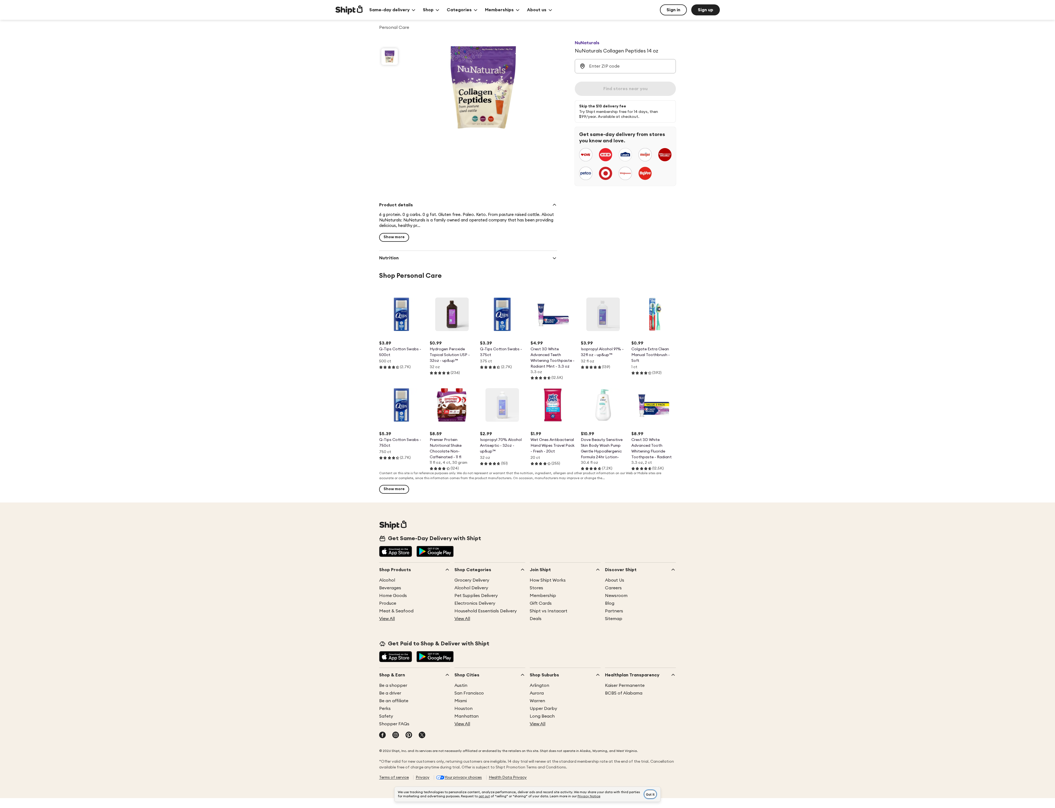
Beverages (390, 588)
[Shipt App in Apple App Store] (395, 552)
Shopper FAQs (394, 724)
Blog (609, 603)
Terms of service (394, 777)
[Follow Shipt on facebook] (382, 735)
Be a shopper (393, 685)
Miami (460, 701)
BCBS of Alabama (623, 693)
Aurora (537, 693)
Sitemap (613, 619)
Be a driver (390, 693)
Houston (463, 708)
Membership (543, 595)
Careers (613, 588)
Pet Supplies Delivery (476, 595)
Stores (536, 588)
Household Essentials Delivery (485, 611)
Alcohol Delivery (471, 588)
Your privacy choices (463, 777)
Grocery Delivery (471, 580)
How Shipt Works (548, 580)
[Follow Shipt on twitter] (422, 735)
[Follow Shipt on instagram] (395, 735)
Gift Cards (541, 603)
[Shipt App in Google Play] (435, 552)
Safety (386, 716)
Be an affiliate (393, 701)
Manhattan (466, 716)
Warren (537, 701)
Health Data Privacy (508, 777)
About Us (614, 580)
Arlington (539, 685)
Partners (614, 611)
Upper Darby (543, 708)
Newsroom (616, 595)
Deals (536, 619)
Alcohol (387, 580)
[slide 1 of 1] (389, 56)
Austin (460, 685)
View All (387, 619)
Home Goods (393, 595)
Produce (387, 603)
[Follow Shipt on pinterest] (409, 735)
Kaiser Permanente (625, 685)
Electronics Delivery (474, 603)
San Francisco (469, 693)
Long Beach (542, 716)
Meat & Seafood (396, 611)
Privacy (422, 777)
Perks (385, 708)
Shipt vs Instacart (548, 611)
